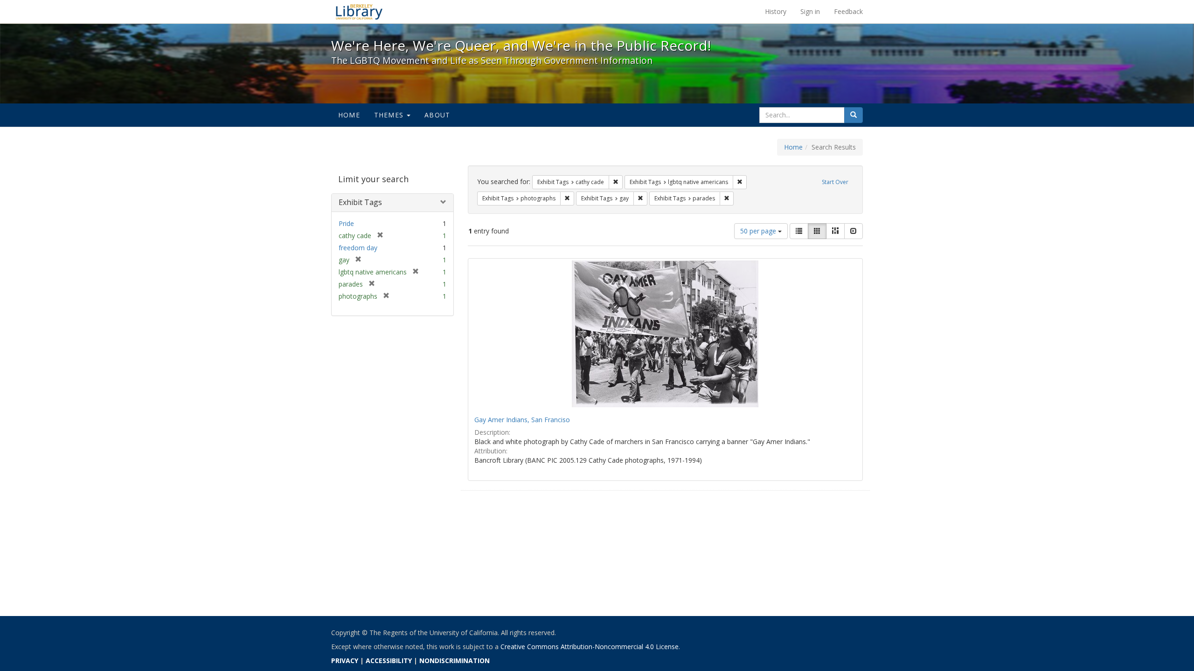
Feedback (848, 11)
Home (349, 114)
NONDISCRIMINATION (454, 660)
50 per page (759, 230)
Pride (346, 223)
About (437, 114)
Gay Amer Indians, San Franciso (522, 419)
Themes (390, 114)
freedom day (358, 247)
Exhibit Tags (360, 202)
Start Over (835, 182)
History (775, 11)
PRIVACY (344, 660)
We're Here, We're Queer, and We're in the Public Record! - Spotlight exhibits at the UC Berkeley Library (359, 11)
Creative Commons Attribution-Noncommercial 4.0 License (589, 646)
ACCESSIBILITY (389, 660)
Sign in (810, 11)
